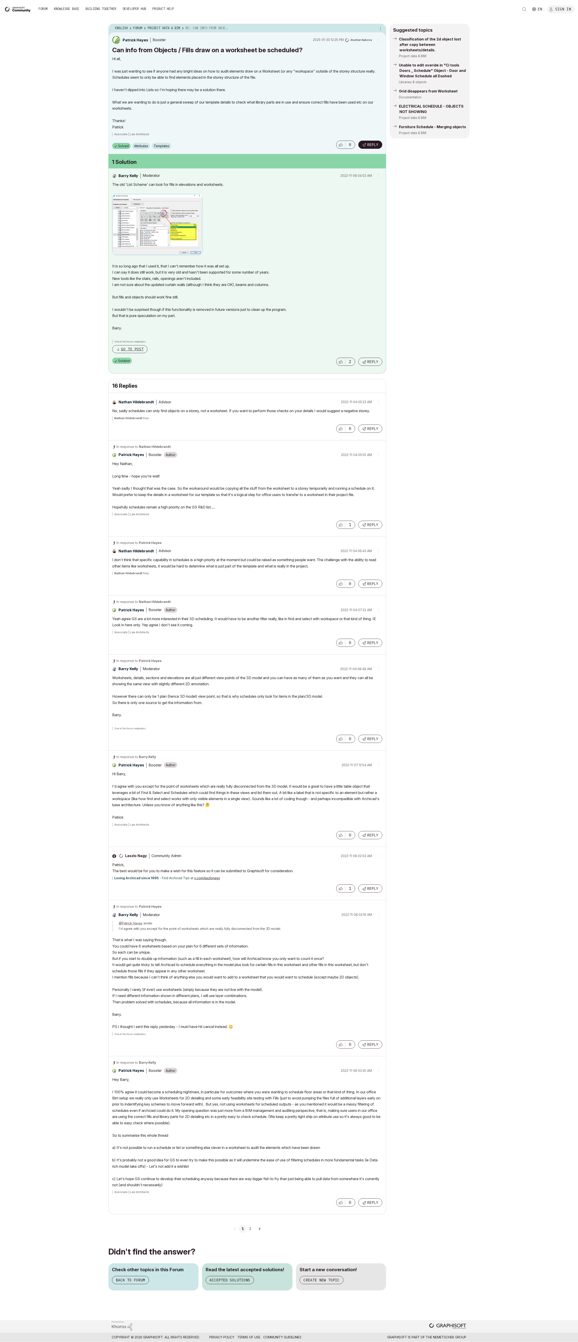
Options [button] (380, 28)
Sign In (563, 9)
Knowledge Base (66, 9)
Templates (161, 146)
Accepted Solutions (230, 1280)
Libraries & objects (413, 82)
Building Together (101, 9)
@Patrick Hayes (130, 923)
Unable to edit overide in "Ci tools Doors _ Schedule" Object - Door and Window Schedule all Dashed (432, 70)
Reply (372, 144)
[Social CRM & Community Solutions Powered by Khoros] (122, 1325)
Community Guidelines (282, 1337)
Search (524, 9)
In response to (144, 447)
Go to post (132, 349)
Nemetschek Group (449, 1337)
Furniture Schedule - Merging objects (432, 127)
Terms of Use (248, 1337)
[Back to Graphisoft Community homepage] (18, 9)
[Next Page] (259, 1229)
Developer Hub (134, 9)
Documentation (410, 97)
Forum (43, 9)
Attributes (141, 146)
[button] (340, 145)
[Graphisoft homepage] (447, 1326)
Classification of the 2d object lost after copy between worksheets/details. (430, 44)
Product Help (163, 9)
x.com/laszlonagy (207, 878)
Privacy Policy (221, 1337)
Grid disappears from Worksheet (428, 91)
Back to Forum (130, 1280)
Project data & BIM (412, 56)
